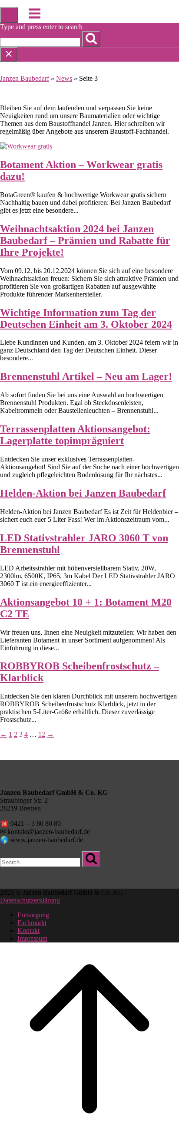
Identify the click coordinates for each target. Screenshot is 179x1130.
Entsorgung (33, 915)
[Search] (91, 39)
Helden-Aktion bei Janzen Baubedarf (83, 493)
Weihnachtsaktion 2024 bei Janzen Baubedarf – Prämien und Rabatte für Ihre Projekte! (85, 240)
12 (41, 734)
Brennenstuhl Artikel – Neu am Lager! (86, 376)
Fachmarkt (31, 922)
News (64, 78)
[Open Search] (9, 15)
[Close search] (8, 54)
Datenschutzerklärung (30, 900)
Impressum (32, 938)
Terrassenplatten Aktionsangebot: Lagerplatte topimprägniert (75, 434)
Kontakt (28, 930)
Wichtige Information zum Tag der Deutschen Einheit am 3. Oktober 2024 (86, 318)
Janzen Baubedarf (24, 78)
